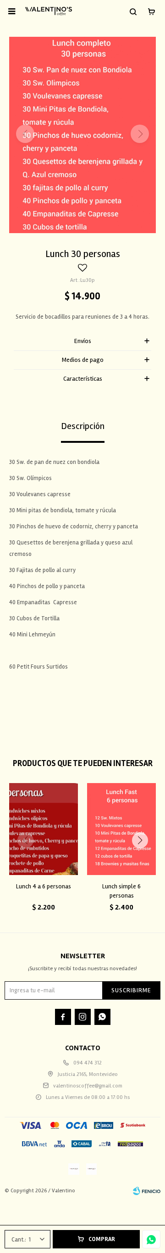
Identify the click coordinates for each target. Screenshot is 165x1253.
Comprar (101, 1239)
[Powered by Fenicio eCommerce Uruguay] (146, 1191)
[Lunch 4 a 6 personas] (43, 829)
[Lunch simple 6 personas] (121, 829)
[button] (133, 11)
